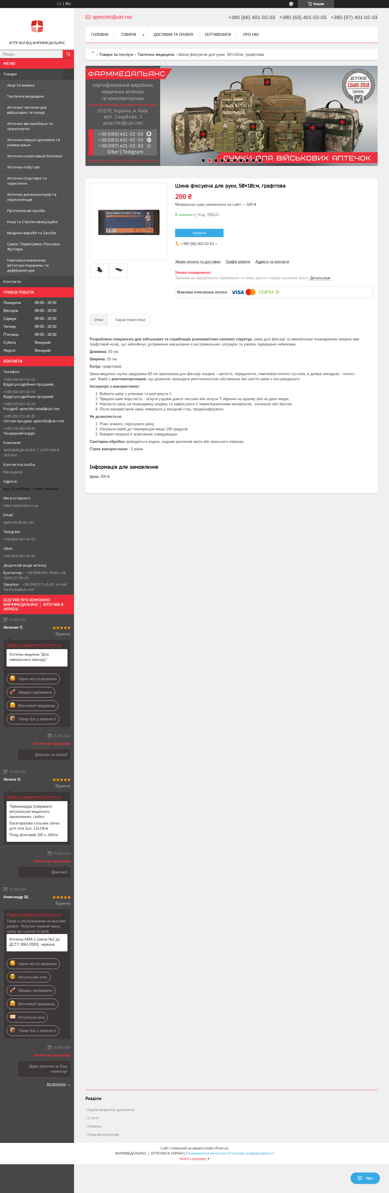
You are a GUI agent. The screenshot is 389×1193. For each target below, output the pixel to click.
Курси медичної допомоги (110, 1109)
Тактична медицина (25, 96)
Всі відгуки (56, 1084)
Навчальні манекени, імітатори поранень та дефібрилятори (28, 265)
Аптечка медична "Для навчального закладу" (29, 657)
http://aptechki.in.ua (20, 505)
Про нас (251, 34)
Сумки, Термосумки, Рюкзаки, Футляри (33, 246)
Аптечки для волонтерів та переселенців (31, 197)
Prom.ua (221, 1148)
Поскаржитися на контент (207, 1153)
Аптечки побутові (23, 167)
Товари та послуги (116, 54)
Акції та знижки (21, 85)
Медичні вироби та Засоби (31, 232)
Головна (99, 34)
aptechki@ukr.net (18, 522)
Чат (369, 1178)
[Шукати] (68, 54)
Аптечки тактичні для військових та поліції (26, 110)
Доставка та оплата (173, 34)
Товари (10, 74)
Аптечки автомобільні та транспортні (30, 126)
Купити (199, 232)
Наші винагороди (103, 1134)
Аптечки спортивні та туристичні (27, 181)
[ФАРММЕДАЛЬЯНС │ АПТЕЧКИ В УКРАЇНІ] (37, 26)
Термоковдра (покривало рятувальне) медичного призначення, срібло (30, 811)
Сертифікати (218, 34)
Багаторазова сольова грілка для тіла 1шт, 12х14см (34, 825)
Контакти (12, 281)
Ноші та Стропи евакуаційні (32, 221)
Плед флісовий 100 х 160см (33, 835)
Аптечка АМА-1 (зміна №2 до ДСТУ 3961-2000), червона (34, 942)
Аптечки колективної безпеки (34, 156)
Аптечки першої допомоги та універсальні (33, 142)
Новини (94, 1126)
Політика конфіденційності (252, 1153)
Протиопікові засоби (26, 210)
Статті (93, 1117)
